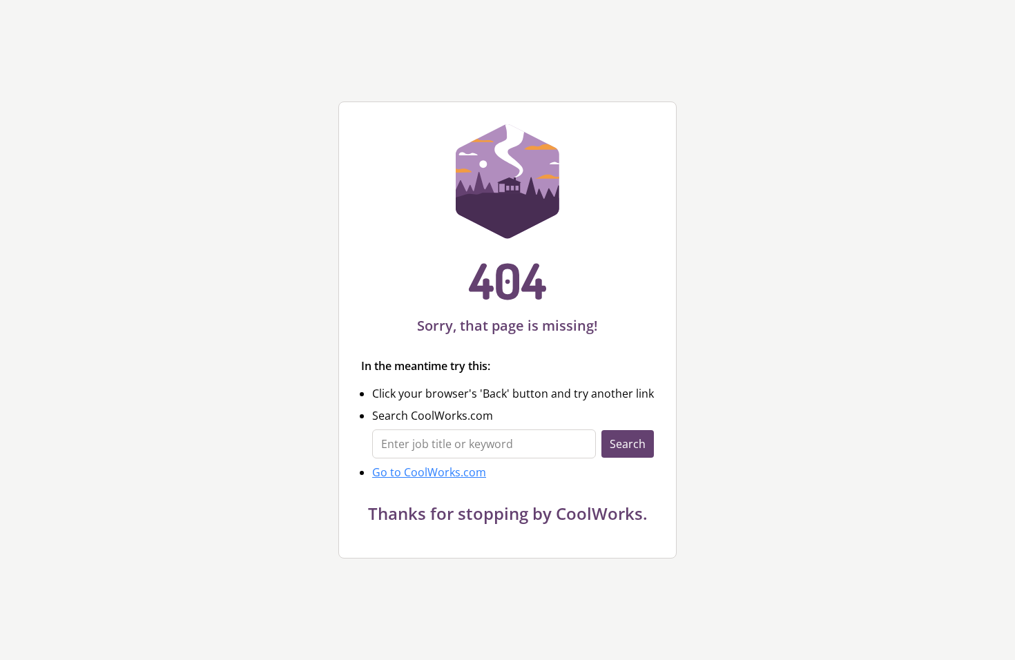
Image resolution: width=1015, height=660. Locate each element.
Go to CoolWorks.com (429, 472)
